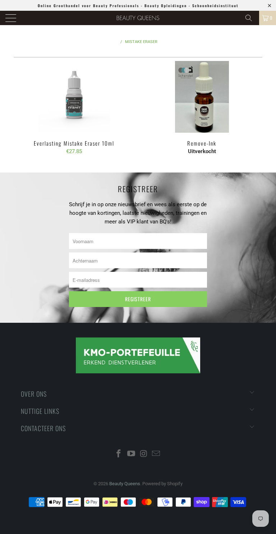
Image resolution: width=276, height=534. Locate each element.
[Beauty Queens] (138, 18)
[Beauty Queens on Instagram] (144, 454)
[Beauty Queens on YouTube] (131, 454)
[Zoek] (251, 18)
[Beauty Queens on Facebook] (119, 454)
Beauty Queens (124, 483)
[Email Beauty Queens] (156, 454)
